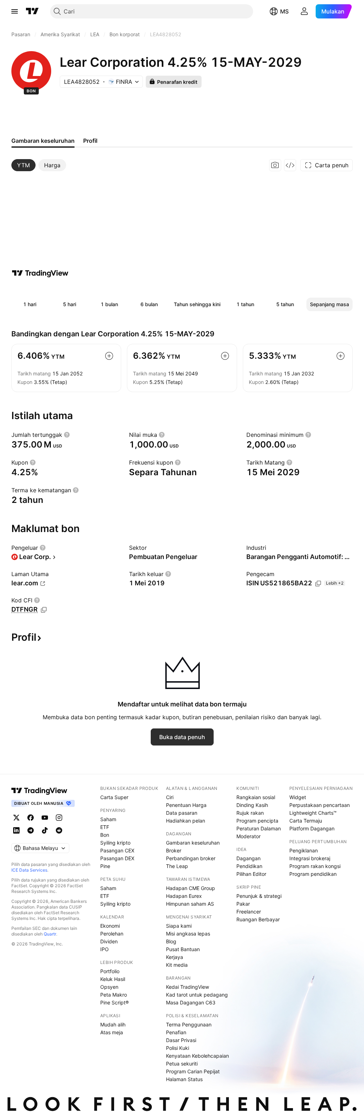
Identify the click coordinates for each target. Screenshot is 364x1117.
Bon (104, 835)
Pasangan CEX (117, 850)
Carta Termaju (305, 821)
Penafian (176, 1032)
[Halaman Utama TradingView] (32, 11)
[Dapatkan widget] (290, 165)
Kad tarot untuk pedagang (197, 995)
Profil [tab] (90, 140)
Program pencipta (257, 821)
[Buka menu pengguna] (304, 11)
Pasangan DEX (117, 858)
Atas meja (111, 1032)
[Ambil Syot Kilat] (275, 165)
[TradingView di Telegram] (31, 830)
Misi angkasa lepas (188, 934)
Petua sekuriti (182, 1064)
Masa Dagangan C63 (190, 1002)
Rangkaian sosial (255, 797)
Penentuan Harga (186, 805)
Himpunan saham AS (190, 904)
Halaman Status (184, 1079)
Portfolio (109, 971)
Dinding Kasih (252, 805)
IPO (104, 949)
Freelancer (248, 912)
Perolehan (111, 934)
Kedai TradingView (187, 987)
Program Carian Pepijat (193, 1071)
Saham (108, 819)
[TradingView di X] (16, 818)
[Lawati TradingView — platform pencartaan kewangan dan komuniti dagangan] (40, 273)
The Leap (177, 866)
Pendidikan (249, 866)
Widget (297, 797)
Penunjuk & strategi (259, 896)
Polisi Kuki (177, 1048)
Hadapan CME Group (190, 888)
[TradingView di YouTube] (45, 818)
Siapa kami (179, 926)
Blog (171, 941)
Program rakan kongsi (315, 866)
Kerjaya (174, 957)
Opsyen (109, 987)
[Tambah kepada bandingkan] (109, 356)
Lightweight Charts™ (313, 813)
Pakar (243, 904)
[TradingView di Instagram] (59, 818)
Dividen (109, 941)
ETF (104, 827)
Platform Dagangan (311, 828)
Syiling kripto (115, 843)
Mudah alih (112, 1024)
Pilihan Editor (251, 874)
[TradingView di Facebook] (31, 818)
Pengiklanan (303, 850)
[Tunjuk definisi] (67, 435)
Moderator (248, 836)
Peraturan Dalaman (258, 828)
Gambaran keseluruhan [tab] (43, 140)
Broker (173, 850)
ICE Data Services (29, 870)
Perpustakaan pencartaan (319, 805)
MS (284, 11)
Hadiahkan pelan (185, 821)
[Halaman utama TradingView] (39, 791)
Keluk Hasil (112, 979)
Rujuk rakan (250, 813)
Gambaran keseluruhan (193, 843)
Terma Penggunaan (189, 1024)
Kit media (177, 965)
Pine (105, 866)
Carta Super (114, 797)
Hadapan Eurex (184, 896)
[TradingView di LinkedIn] (16, 830)
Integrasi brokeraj (309, 858)
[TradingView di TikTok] (45, 830)
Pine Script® (114, 1002)
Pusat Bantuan (183, 949)
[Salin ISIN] (318, 583)
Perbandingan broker (190, 858)
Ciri (169, 797)
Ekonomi (110, 926)
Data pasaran (181, 813)
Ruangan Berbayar (258, 919)
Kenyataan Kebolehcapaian (197, 1056)
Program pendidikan (313, 874)
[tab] (23, 165)
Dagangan (248, 858)
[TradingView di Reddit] (59, 830)
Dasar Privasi (181, 1040)
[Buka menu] (14, 11)
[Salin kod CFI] (44, 610)
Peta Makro (113, 995)
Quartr (50, 934)
